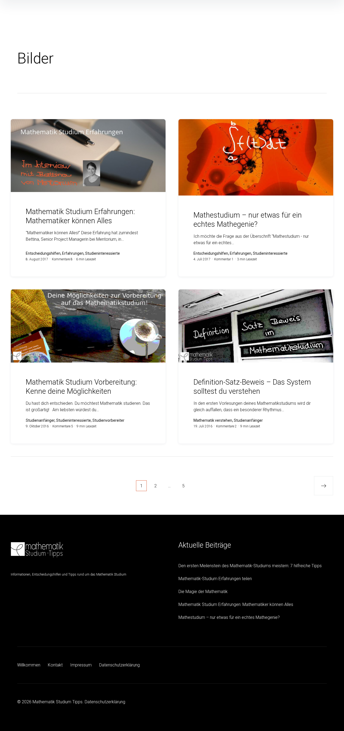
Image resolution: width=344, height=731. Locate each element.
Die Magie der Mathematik (203, 591)
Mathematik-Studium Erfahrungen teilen (215, 578)
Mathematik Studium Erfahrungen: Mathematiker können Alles (235, 604)
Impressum (81, 665)
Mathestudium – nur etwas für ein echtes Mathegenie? (229, 617)
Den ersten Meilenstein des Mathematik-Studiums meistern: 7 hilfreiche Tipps (250, 565)
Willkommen (28, 665)
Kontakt (55, 665)
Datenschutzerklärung (119, 665)
